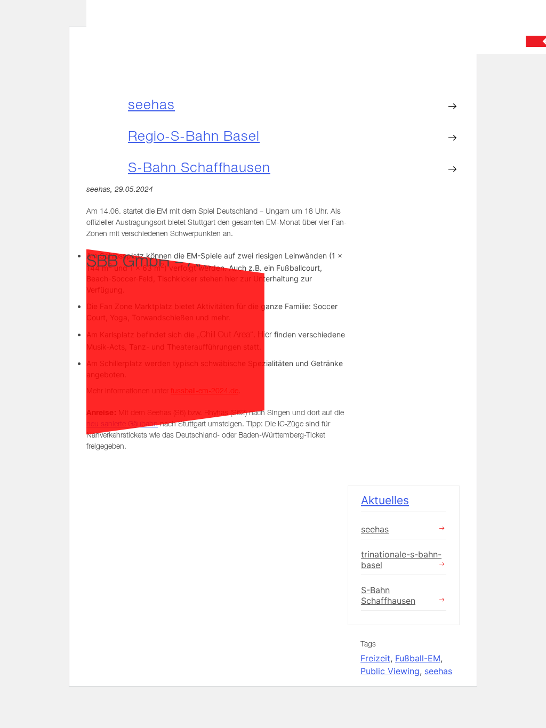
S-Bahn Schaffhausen (199, 167)
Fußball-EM (417, 658)
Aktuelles (385, 500)
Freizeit (375, 658)
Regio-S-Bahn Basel (194, 136)
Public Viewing (390, 671)
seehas (151, 104)
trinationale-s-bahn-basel (401, 559)
